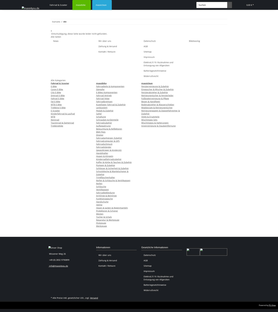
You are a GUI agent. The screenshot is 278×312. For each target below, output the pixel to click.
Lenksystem (101, 107)
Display (99, 135)
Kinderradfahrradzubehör (108, 159)
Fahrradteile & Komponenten (110, 86)
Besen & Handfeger (150, 101)
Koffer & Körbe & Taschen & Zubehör (114, 162)
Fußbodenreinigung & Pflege (155, 98)
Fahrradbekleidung (105, 192)
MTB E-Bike (56, 104)
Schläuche (101, 186)
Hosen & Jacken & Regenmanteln (112, 207)
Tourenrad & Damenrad (62, 122)
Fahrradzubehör (104, 122)
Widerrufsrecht (151, 76)
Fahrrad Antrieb (104, 95)
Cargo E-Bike (57, 89)
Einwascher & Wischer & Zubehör (157, 89)
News (55, 41)
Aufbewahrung (103, 125)
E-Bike (54, 86)
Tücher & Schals (104, 217)
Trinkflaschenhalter (105, 177)
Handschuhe (102, 201)
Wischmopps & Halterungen (155, 122)
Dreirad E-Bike (58, 95)
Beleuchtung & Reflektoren (109, 129)
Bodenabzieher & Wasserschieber (157, 104)
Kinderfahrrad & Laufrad (63, 113)
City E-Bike (56, 92)
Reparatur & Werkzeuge (107, 220)
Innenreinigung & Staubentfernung (158, 125)
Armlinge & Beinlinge (106, 195)
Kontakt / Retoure (106, 51)
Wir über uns (104, 41)
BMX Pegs (101, 132)
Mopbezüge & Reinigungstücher (157, 107)
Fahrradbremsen (104, 101)
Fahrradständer (103, 147)
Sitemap (148, 51)
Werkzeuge (101, 226)
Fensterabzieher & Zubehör (154, 92)
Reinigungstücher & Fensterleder (157, 95)
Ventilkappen (102, 189)
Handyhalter (102, 153)
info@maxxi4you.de (58, 266)
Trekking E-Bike (58, 107)
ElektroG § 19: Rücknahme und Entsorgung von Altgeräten (158, 64)
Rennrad (55, 119)
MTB (53, 116)
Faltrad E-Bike (57, 98)
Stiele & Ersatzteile (150, 116)
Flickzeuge (101, 223)
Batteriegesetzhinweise (155, 70)
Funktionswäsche (104, 198)
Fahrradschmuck (104, 144)
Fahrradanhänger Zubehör (109, 138)
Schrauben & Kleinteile (107, 119)
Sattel (99, 113)
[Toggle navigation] (25, 2)
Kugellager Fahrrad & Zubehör (111, 104)
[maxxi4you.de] (30, 8)
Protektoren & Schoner (107, 210)
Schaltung (101, 116)
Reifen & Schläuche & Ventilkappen (113, 180)
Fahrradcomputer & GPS (108, 141)
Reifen (99, 183)
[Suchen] (229, 5)
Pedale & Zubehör (105, 110)
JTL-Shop (272, 305)
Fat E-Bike (55, 101)
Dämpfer (100, 89)
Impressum (149, 57)
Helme (99, 204)
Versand (94, 298)
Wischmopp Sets (149, 119)
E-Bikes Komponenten (106, 92)
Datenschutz (150, 41)
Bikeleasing (194, 41)
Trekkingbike (57, 125)
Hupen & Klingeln (104, 156)
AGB (146, 46)
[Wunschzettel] (241, 5)
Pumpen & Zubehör (105, 165)
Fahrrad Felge (102, 98)
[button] (236, 5)
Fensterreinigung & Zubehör (155, 86)
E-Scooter (55, 110)
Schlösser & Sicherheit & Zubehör (112, 168)
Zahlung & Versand (107, 46)
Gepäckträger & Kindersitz (109, 150)
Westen (99, 214)
